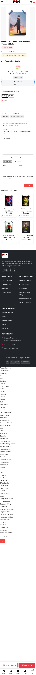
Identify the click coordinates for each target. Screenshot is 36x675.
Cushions (3, 381)
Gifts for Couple (5, 525)
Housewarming (5, 449)
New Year (3, 478)
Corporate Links (7, 284)
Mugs (2, 378)
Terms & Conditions (25, 302)
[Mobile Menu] (1, 2)
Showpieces (4, 410)
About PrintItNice (7, 280)
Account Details (24, 284)
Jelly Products (4, 420)
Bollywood (3, 394)
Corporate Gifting (7, 320)
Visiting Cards (4, 493)
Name (5, 165)
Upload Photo (18, 77)
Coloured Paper (5, 501)
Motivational (3, 404)
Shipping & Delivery (25, 298)
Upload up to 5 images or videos (13, 158)
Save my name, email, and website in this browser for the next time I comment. (18, 178)
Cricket (4, 324)
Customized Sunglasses (7, 423)
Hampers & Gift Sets (6, 517)
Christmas (3, 475)
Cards (2, 496)
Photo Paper (4, 485)
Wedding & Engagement (7, 444)
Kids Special (4, 418)
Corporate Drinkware (6, 509)
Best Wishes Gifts (5, 446)
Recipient (3, 522)
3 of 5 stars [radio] (20, 131)
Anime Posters (4, 457)
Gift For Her (5, 328)
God (1, 402)
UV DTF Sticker (5, 491)
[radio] (5, 96)
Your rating (6, 129)
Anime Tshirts (4, 454)
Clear (5, 100)
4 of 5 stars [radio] (27, 131)
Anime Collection (5, 451)
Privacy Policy (23, 288)
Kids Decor (3, 433)
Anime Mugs (4, 465)
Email (21, 165)
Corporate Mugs (5, 512)
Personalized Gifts (7, 312)
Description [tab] (5, 116)
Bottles (2, 431)
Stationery (3, 407)
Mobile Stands (4, 415)
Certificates (3, 506)
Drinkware (3, 376)
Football (2, 399)
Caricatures (3, 373)
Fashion (2, 383)
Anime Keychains (5, 459)
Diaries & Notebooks (6, 514)
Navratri (2, 470)
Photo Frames (4, 370)
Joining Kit (5, 288)
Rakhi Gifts (3, 480)
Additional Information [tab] (17, 116)
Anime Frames (4, 462)
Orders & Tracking (25, 280)
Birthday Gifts (4, 438)
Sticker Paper (4, 488)
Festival (2, 467)
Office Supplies (5, 483)
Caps (1, 428)
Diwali (2, 472)
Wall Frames (4, 389)
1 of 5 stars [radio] (6, 131)
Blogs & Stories (6, 292)
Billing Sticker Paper (6, 498)
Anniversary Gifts (5, 441)
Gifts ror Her (4, 527)
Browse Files (18, 81)
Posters (4, 316)
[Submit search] (2, 541)
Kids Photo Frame (5, 425)
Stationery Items (5, 519)
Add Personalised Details (10, 61)
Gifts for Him (4, 530)
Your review (7, 138)
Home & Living (4, 386)
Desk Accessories (6, 412)
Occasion (3, 436)
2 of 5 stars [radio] (13, 131)
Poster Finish (7, 92)
